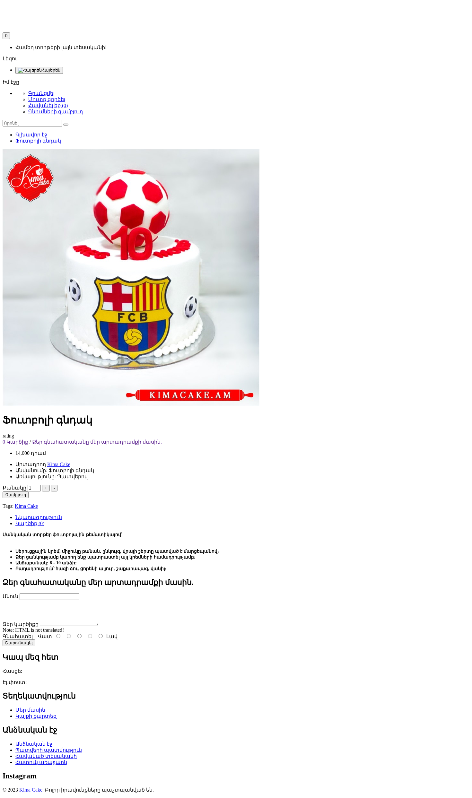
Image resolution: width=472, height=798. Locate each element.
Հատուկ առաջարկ (41, 762)
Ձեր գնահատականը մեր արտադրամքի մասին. (97, 442)
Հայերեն (51, 70)
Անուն (10, 596)
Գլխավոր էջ (31, 134)
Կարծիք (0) (29, 523)
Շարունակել (19, 642)
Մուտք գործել (46, 99)
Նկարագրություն (38, 517)
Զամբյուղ (15, 494)
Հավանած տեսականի (46, 756)
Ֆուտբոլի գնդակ (38, 140)
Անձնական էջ (33, 744)
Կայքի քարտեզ (36, 716)
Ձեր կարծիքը (21, 624)
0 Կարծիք (15, 442)
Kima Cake (26, 506)
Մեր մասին (30, 710)
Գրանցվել (41, 93)
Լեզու (10, 58)
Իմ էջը (11, 82)
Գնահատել (18, 636)
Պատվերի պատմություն (48, 750)
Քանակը (14, 487)
